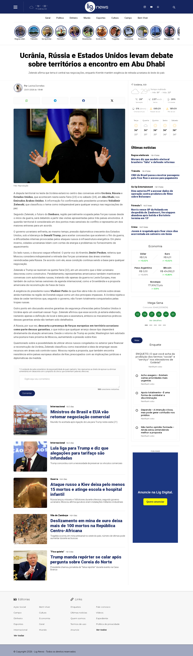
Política (60, 18)
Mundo (87, 18)
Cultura (115, 18)
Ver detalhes (155, 320)
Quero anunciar (155, 501)
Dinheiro (74, 18)
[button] (146, 325)
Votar (136, 340)
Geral (47, 18)
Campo (128, 18)
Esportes (100, 18)
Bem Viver (143, 18)
